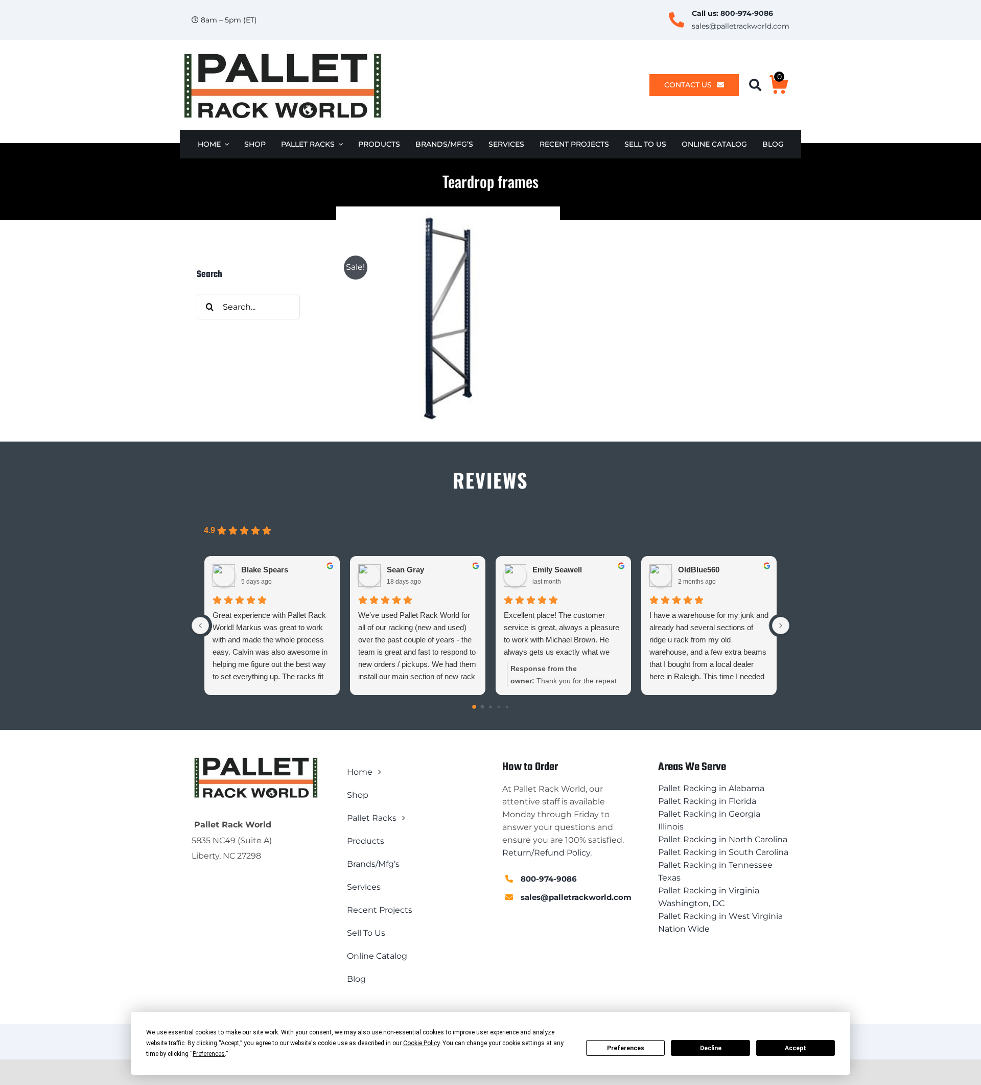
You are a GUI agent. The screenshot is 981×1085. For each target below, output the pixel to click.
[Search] (759, 85)
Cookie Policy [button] (421, 1043)
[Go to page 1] (482, 707)
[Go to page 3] (499, 707)
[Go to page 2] (490, 707)
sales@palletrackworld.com (740, 26)
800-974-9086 (746, 13)
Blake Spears (264, 569)
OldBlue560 (698, 569)
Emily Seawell (557, 569)
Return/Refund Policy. (547, 853)
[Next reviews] (780, 625)
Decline (710, 1048)
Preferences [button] (209, 1053)
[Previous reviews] (200, 625)
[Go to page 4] (507, 707)
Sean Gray (405, 569)
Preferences (625, 1048)
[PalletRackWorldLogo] (282, 54)
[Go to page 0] (474, 707)
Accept (795, 1048)
